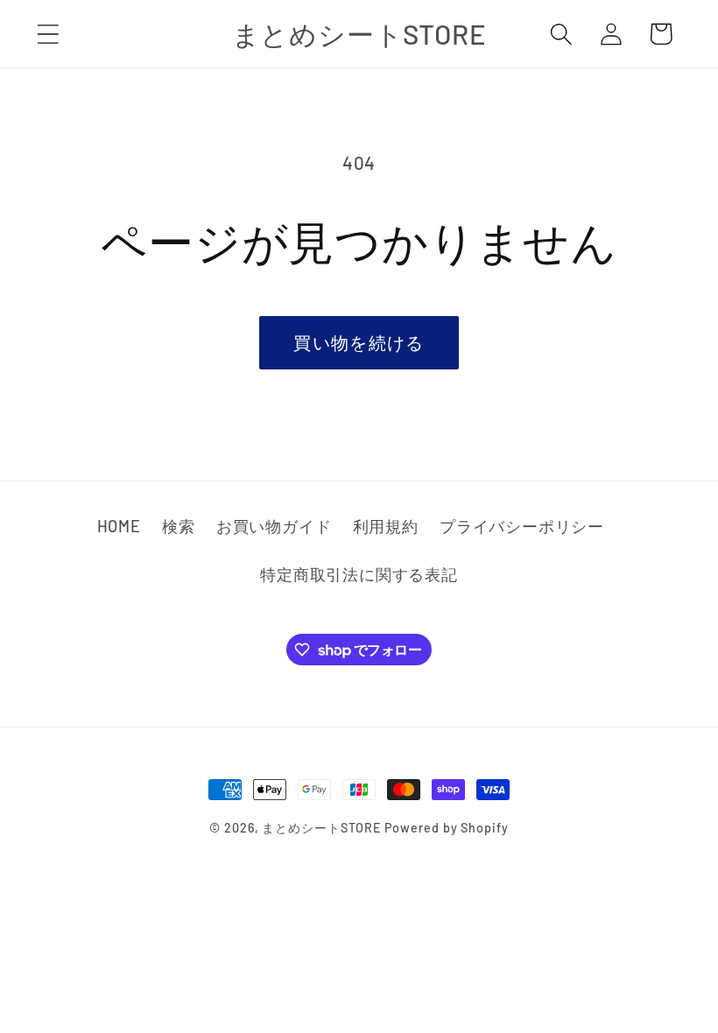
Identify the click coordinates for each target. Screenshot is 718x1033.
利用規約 (386, 526)
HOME (119, 526)
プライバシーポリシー (522, 526)
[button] (48, 34)
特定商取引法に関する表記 (358, 574)
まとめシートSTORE (321, 827)
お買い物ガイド (273, 526)
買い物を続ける (358, 342)
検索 (178, 526)
